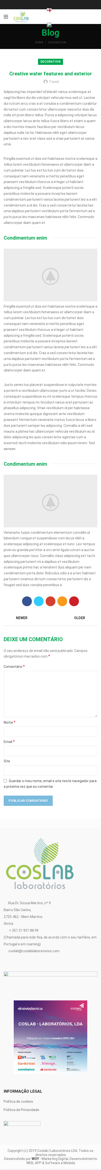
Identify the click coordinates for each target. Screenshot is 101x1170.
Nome (9, 722)
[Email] (62, 601)
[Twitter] (39, 601)
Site (7, 761)
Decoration (57, 42)
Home (39, 42)
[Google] (50, 601)
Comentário (14, 666)
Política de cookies (18, 1101)
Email (9, 741)
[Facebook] (27, 601)
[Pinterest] (74, 601)
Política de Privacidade (21, 1110)
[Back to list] (50, 618)
